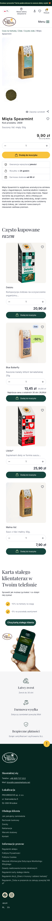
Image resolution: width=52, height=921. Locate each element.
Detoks (9, 287)
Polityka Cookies (9, 857)
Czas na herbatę (9, 31)
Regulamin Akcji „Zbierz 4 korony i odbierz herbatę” (24, 876)
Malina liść (11, 527)
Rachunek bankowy (10, 820)
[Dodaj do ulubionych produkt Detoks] (42, 247)
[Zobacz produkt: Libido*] (26, 426)
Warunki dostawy (9, 832)
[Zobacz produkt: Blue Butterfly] (26, 343)
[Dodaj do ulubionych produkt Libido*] (42, 410)
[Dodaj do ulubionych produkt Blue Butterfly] (42, 327)
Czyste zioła (29, 31)
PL (3, 907)
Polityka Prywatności (11, 853)
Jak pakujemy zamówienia (13, 816)
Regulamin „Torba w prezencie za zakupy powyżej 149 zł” (26, 881)
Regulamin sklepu (9, 849)
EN (8, 907)
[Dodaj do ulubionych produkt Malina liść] (42, 487)
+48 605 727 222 (18, 778)
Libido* (9, 450)
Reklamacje (7, 828)
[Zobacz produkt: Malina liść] (26, 502)
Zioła (20, 31)
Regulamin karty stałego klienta (15, 872)
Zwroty (5, 824)
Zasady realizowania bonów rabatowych (19, 868)
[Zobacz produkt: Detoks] (26, 263)
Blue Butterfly (12, 367)
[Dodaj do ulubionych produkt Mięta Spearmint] (48, 119)
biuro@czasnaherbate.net (18, 782)
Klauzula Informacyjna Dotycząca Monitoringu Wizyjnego (22, 862)
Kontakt (5, 836)
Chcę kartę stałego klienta (20, 622)
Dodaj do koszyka (28, 315)
